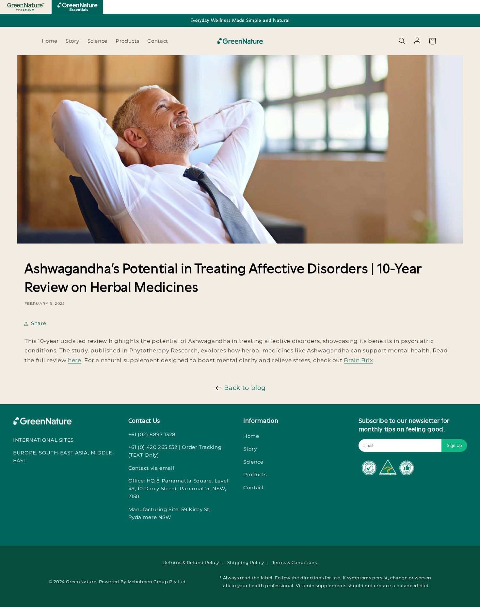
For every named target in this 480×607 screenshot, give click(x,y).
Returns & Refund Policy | (193, 562)
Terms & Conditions (294, 562)
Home (251, 436)
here (74, 360)
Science (253, 462)
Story (250, 449)
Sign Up (454, 445)
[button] (401, 41)
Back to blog (245, 388)
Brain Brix (358, 360)
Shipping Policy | (248, 562)
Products (255, 474)
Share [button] (38, 323)
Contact (253, 487)
